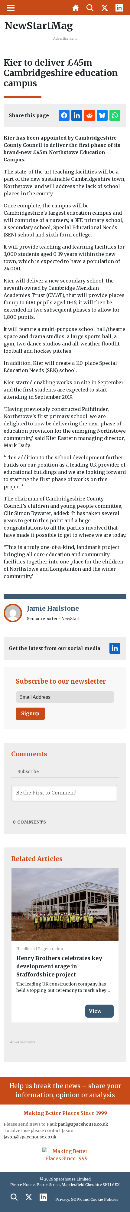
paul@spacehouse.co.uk (83, 1124)
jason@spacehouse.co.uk (30, 1137)
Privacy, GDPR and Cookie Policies (87, 1199)
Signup (30, 713)
